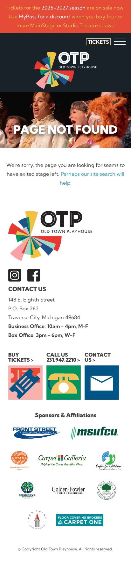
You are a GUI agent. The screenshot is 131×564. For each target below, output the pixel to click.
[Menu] (120, 42)
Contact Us (27, 289)
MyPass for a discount (44, 16)
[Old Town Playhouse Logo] (65, 70)
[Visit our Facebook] (33, 275)
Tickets (98, 42)
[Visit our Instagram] (14, 275)
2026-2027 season (63, 7)
